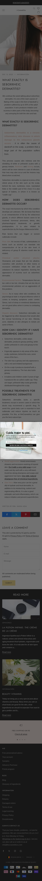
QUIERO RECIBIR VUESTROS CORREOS (21, 445)
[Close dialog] (40, 423)
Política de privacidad (23, 450)
